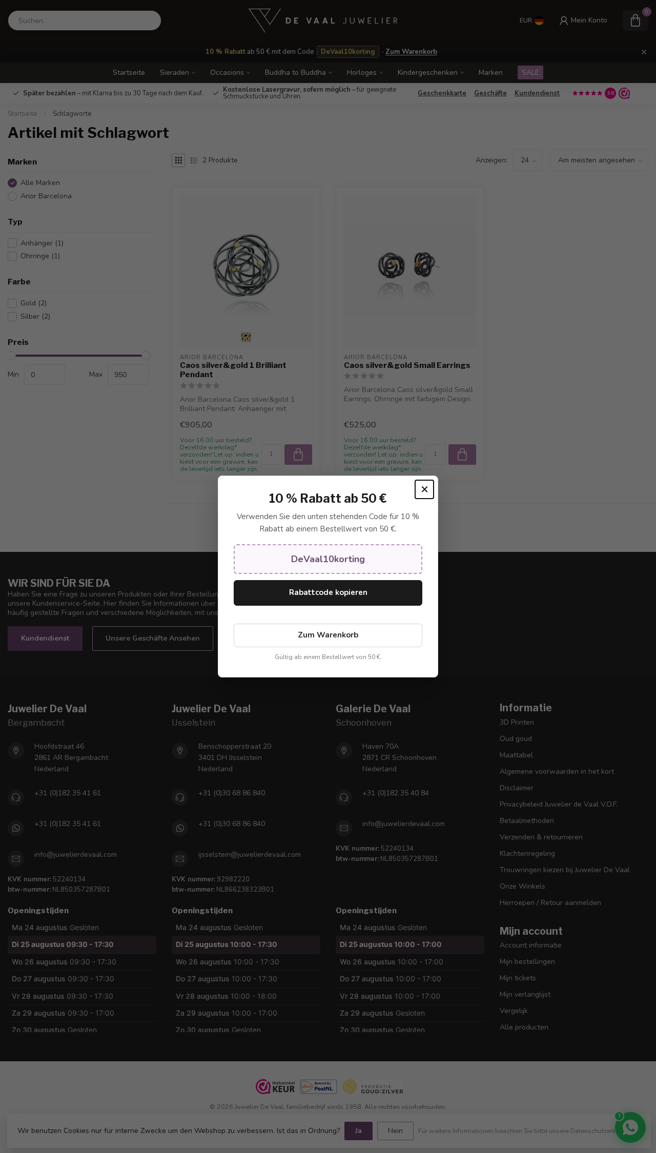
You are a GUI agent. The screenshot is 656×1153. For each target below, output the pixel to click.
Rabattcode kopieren (328, 592)
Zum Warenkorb (328, 635)
